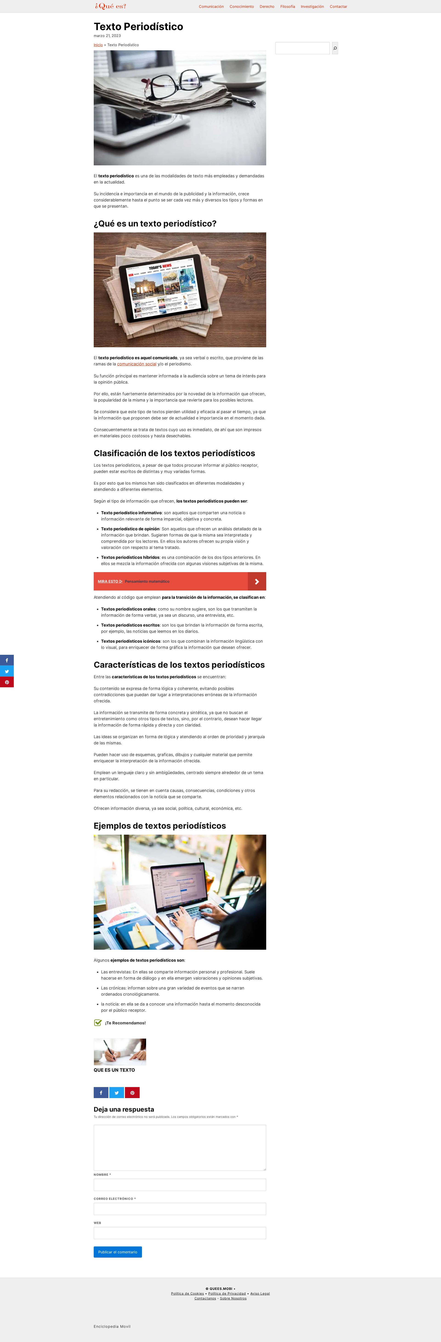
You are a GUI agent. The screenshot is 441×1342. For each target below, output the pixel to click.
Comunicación (211, 6)
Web (97, 1223)
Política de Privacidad (227, 1293)
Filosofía (287, 6)
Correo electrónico (115, 1199)
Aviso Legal (260, 1293)
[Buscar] (335, 48)
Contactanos (205, 1298)
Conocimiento (242, 6)
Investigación (312, 6)
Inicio (98, 44)
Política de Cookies (187, 1293)
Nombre (102, 1174)
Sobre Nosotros (233, 1298)
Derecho (267, 6)
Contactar (338, 6)
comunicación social (136, 364)
